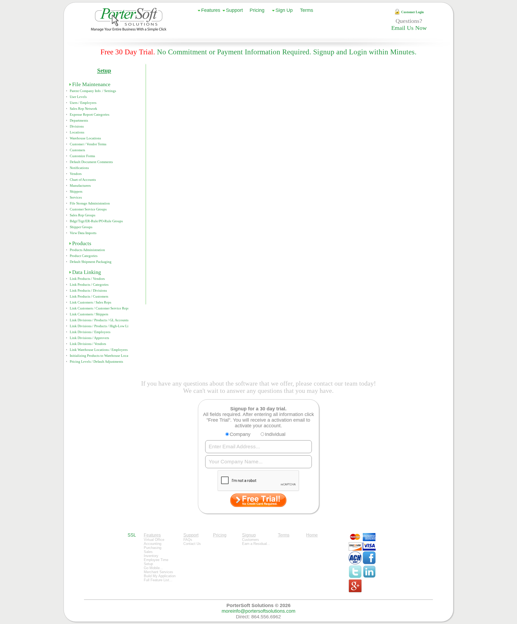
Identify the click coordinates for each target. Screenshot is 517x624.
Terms (306, 10)
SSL (132, 535)
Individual (275, 434)
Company (240, 434)
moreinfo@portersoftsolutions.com (258, 611)
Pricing (257, 10)
